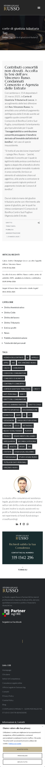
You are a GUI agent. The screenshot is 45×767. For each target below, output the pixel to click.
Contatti (5, 691)
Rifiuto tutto (22, 762)
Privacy (7, 436)
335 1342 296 (22, 557)
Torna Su (22, 570)
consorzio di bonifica (14, 378)
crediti (36, 389)
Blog (4, 704)
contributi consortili (14, 384)
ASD (13, 363)
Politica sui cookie (14, 744)
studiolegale (10, 457)
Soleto (13, 447)
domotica (8, 415)
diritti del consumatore (15, 399)
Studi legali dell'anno (24, 452)
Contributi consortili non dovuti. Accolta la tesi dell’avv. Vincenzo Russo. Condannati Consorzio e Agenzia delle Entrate (21, 78)
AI (27, 357)
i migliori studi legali (27, 420)
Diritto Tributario (12, 322)
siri (5, 447)
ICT (29, 415)
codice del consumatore (15, 373)
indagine (8, 426)
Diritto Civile (9, 312)
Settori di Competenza (11, 679)
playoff (28, 431)
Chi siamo (6, 674)
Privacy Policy (8, 696)
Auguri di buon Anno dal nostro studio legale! (20, 288)
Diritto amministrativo (15, 405)
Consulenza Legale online (12, 683)
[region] (22, 745)
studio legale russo (28, 457)
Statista (7, 452)
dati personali (10, 394)
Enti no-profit (10, 327)
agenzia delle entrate (14, 357)
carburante (18, 368)
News (6, 333)
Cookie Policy (7, 700)
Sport (22, 447)
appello (35, 357)
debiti (22, 394)
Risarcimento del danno (25, 436)
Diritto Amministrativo (14, 307)
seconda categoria (27, 441)
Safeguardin (9, 441)
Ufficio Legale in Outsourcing (14, 687)
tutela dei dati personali (15, 462)
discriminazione (30, 410)
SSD (29, 447)
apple (6, 363)
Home (5, 37)
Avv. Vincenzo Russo (27, 363)
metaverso (28, 426)
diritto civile (35, 405)
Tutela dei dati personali (15, 343)
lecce (17, 426)
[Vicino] (42, 726)
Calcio (7, 368)
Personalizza (22, 756)
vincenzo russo (11, 467)
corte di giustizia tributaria (17, 389)
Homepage (6, 670)
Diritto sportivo (12, 410)
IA (24, 415)
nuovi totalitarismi (13, 431)
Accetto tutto (22, 749)
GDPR (18, 415)
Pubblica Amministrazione (15, 338)
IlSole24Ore (9, 420)
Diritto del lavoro (11, 317)
